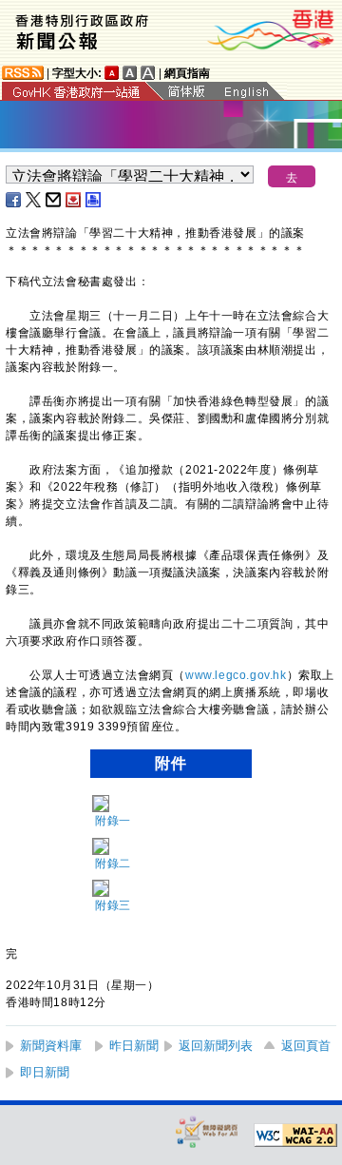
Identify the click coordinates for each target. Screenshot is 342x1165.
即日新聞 (44, 1072)
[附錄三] (99, 889)
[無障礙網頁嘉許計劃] (207, 1131)
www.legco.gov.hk (236, 675)
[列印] (94, 199)
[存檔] (74, 199)
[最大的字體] (148, 73)
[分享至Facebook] (14, 199)
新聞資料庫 (51, 1046)
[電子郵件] (54, 199)
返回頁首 (306, 1046)
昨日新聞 (134, 1046)
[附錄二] (99, 846)
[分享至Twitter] (34, 199)
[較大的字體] (130, 73)
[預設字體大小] (112, 73)
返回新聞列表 (216, 1046)
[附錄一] (99, 803)
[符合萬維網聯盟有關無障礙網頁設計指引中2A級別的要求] (295, 1135)
